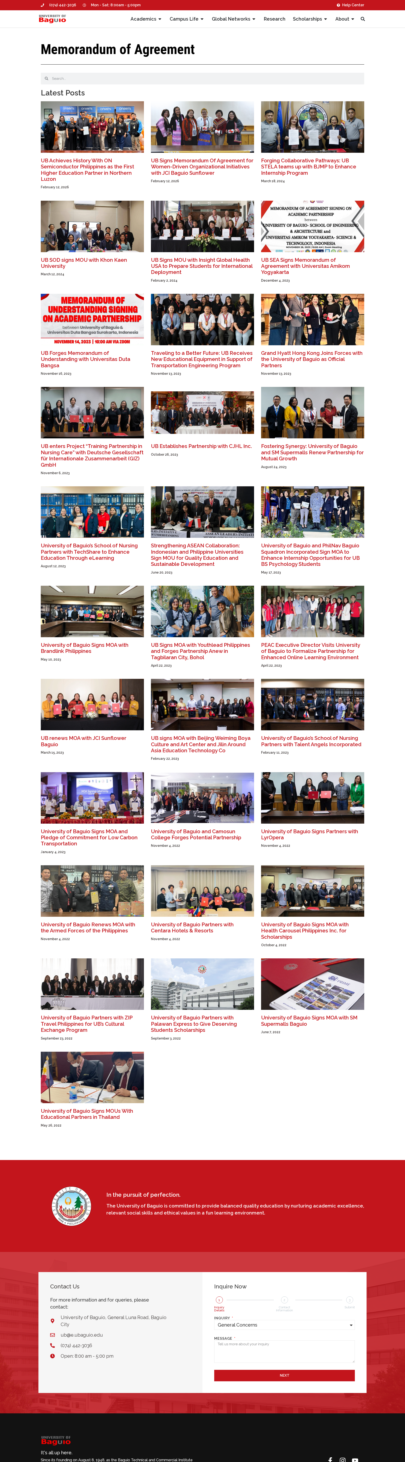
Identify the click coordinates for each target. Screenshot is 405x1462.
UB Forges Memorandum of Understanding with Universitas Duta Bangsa (85, 359)
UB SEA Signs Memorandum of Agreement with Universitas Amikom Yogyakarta (305, 266)
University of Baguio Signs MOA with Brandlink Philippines (84, 648)
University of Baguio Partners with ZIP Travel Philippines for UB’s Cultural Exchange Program (86, 1024)
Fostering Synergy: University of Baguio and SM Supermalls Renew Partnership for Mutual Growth (312, 452)
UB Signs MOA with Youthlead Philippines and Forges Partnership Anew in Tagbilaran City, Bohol (200, 651)
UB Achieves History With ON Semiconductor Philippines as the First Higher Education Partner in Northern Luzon (87, 169)
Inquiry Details (219, 1309)
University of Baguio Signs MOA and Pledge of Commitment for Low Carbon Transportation (89, 837)
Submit (350, 1307)
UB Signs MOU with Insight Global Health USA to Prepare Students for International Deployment (201, 266)
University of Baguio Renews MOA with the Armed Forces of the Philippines (88, 927)
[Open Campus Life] (202, 18)
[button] (363, 19)
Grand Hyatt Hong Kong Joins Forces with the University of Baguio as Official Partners (312, 359)
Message (223, 1338)
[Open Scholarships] (325, 18)
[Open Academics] (160, 18)
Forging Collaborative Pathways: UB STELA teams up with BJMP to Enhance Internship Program (308, 166)
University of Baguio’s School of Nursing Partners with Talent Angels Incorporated (311, 741)
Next (284, 1375)
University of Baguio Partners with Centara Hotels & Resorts (192, 927)
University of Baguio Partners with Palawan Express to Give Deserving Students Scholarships (194, 1024)
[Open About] (352, 18)
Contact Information (284, 1309)
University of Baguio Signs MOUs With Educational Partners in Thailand (87, 1114)
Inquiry (222, 1318)
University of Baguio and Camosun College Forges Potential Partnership (196, 834)
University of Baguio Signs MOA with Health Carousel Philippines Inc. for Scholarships (305, 930)
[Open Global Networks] (253, 18)
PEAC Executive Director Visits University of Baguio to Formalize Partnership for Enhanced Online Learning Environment (310, 651)
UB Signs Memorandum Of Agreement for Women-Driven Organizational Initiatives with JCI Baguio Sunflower (202, 166)
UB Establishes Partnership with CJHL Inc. (201, 446)
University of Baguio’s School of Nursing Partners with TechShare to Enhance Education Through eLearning (89, 551)
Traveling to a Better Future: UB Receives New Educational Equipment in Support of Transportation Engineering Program (202, 359)
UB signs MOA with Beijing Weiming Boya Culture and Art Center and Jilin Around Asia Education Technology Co (201, 744)
